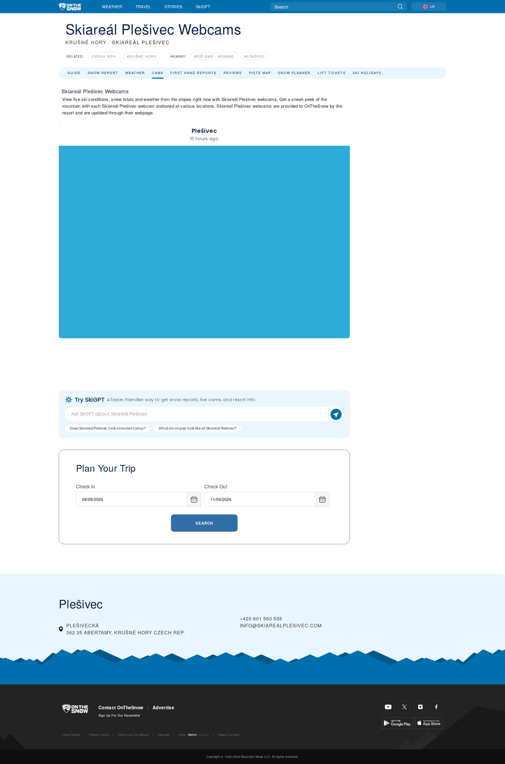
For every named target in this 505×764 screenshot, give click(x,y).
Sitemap (164, 734)
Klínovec (255, 56)
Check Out (215, 486)
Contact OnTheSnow (120, 707)
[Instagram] (420, 707)
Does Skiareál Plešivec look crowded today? (108, 428)
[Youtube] (388, 707)
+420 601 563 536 (261, 618)
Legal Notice (71, 734)
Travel (143, 6)
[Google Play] (397, 722)
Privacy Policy (99, 734)
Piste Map (260, 72)
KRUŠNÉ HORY (86, 42)
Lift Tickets (332, 72)
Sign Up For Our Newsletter (119, 715)
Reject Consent (229, 734)
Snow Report (103, 72)
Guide (74, 72)
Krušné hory (142, 56)
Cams (157, 72)
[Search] (400, 6)
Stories (173, 6)
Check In (85, 486)
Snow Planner (294, 72)
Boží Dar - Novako (214, 56)
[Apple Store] (429, 722)
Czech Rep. (104, 56)
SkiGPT (203, 6)
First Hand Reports (193, 72)
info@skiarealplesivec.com (281, 625)
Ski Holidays (367, 72)
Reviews (233, 72)
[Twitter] (404, 707)
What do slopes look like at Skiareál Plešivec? (197, 428)
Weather (112, 6)
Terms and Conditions (133, 734)
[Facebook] (436, 707)
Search (204, 523)
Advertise (163, 707)
